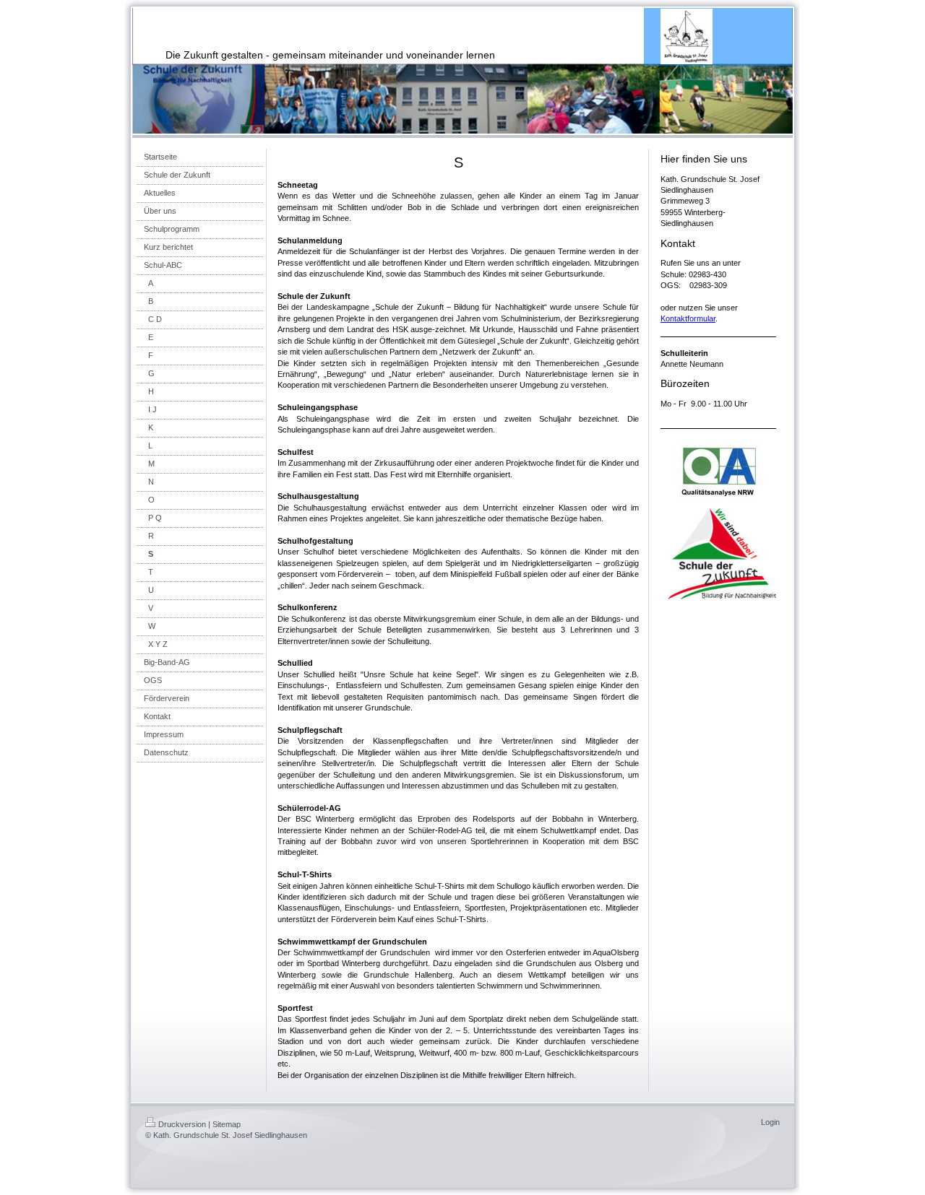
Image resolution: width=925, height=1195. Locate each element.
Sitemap (226, 1124)
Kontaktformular (688, 318)
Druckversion (182, 1124)
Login (770, 1122)
